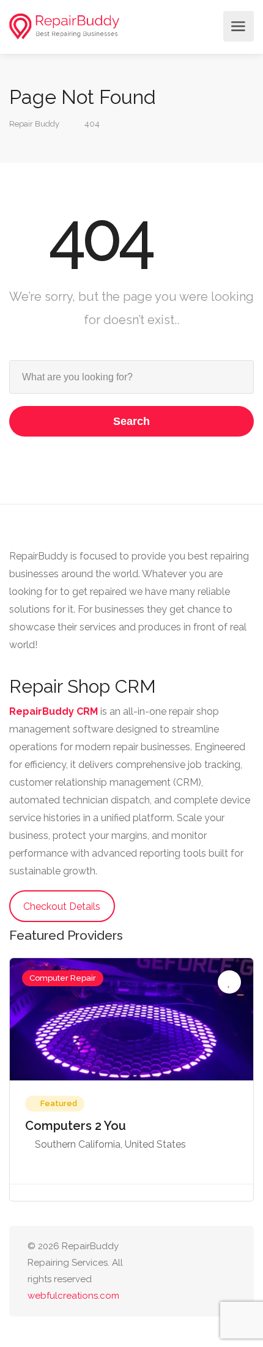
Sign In (207, 26)
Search (131, 421)
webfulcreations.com (73, 1295)
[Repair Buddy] (64, 26)
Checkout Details (61, 906)
